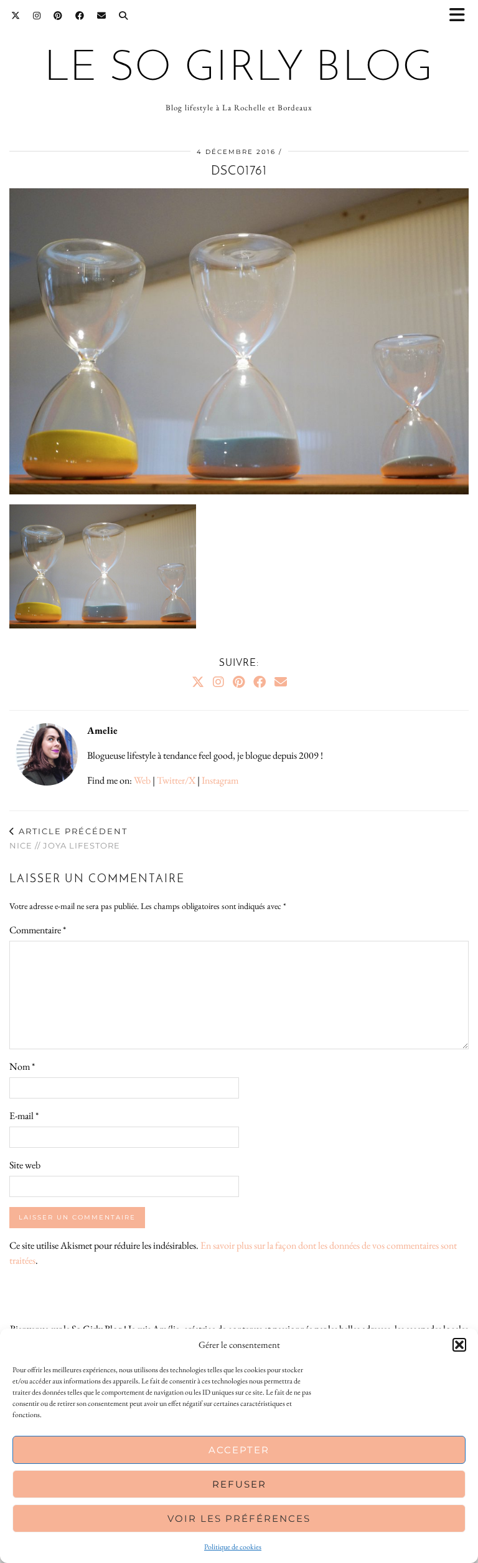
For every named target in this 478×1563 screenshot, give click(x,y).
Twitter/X (176, 780)
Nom (22, 1066)
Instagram (220, 780)
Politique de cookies (232, 1547)
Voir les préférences (239, 1518)
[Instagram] (37, 15)
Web (142, 780)
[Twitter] (16, 15)
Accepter (239, 1450)
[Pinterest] (58, 15)
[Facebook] (80, 15)
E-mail (24, 1115)
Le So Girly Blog (239, 68)
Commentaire (37, 929)
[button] (461, 16)
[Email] (101, 15)
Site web (24, 1164)
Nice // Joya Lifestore (68, 838)
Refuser (239, 1484)
